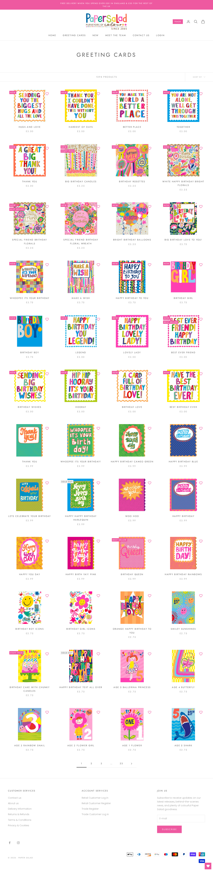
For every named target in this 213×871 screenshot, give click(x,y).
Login (160, 35)
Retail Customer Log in (95, 797)
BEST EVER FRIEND (183, 352)
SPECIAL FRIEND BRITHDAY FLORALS (29, 241)
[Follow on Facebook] (9, 842)
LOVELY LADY (132, 352)
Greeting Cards (74, 35)
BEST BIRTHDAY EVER (183, 407)
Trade (177, 21)
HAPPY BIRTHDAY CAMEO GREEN (132, 461)
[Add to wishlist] (47, 93)
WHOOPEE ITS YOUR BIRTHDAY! (81, 461)
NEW (96, 35)
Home (52, 35)
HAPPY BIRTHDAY (183, 516)
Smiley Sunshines (183, 629)
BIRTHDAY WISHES (29, 407)
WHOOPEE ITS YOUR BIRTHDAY (29, 298)
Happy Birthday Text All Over (80, 687)
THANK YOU (29, 181)
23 (121, 763)
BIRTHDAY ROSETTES (132, 181)
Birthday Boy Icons (29, 629)
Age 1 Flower (132, 745)
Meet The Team (115, 35)
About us (13, 803)
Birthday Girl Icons (80, 629)
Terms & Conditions (19, 820)
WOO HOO (132, 516)
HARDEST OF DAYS (81, 127)
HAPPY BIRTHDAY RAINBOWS (183, 574)
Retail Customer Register (96, 803)
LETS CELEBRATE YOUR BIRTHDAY (29, 516)
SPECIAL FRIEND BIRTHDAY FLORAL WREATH (80, 241)
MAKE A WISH (81, 298)
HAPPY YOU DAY (29, 574)
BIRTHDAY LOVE (132, 407)
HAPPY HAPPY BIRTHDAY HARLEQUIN (81, 518)
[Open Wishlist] (208, 866)
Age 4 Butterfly (183, 687)
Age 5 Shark (183, 745)
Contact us (141, 35)
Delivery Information (20, 808)
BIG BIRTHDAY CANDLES (81, 181)
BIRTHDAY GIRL (183, 298)
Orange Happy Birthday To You (132, 630)
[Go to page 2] (131, 763)
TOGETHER (183, 127)
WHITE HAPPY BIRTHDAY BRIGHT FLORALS (183, 183)
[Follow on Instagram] (18, 842)
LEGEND (81, 352)
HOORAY (80, 407)
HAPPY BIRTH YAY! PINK (81, 574)
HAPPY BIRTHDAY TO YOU (132, 298)
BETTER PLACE (132, 127)
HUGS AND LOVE (30, 127)
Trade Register (90, 808)
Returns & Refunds (18, 814)
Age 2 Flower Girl (80, 745)
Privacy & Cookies (18, 825)
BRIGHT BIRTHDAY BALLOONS (132, 239)
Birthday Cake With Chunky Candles (30, 689)
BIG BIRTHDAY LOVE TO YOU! (183, 239)
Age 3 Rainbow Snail (29, 745)
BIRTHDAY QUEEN (132, 574)
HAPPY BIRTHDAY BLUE (183, 461)
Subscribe (169, 829)
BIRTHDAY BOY (29, 352)
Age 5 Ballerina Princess (132, 687)
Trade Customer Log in (95, 814)
